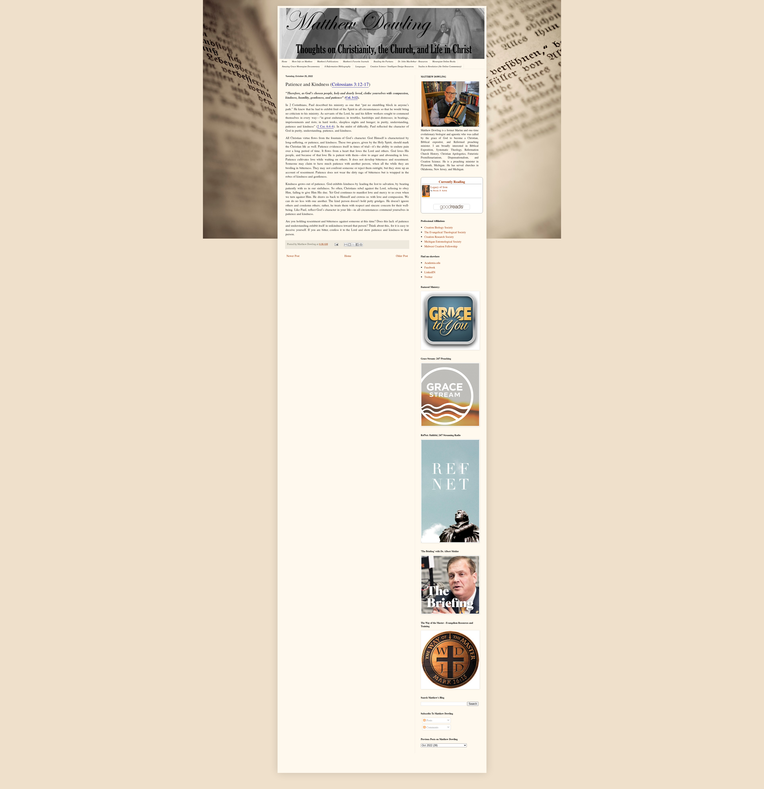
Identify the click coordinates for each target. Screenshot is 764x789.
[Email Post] (336, 244)
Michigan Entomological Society (442, 241)
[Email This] (346, 245)
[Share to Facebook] (357, 245)
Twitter (428, 277)
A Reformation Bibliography (338, 66)
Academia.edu (432, 263)
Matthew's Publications (327, 61)
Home (284, 61)
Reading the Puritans (383, 61)
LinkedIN (429, 272)
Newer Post (292, 256)
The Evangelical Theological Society (445, 232)
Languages (360, 66)
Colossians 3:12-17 (350, 84)
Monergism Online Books (443, 61)
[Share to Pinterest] (361, 245)
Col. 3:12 (352, 97)
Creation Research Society (439, 237)
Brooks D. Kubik (440, 190)
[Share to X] (353, 245)
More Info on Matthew (302, 61)
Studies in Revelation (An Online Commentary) (439, 66)
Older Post (402, 256)
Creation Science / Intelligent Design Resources (392, 66)
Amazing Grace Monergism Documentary (301, 66)
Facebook (429, 267)
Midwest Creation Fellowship (440, 246)
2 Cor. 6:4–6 (325, 126)
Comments (432, 727)
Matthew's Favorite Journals (356, 61)
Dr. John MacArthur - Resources (413, 61)
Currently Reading (452, 181)
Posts (429, 720)
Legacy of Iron (439, 187)
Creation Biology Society (438, 227)
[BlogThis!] (350, 245)
